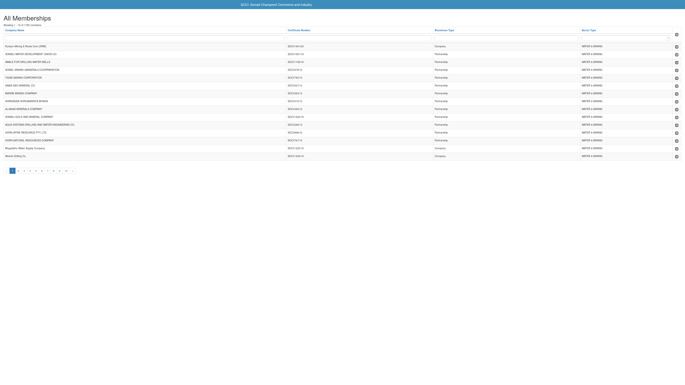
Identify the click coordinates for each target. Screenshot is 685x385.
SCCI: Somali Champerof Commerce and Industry (276, 4)
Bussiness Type (444, 30)
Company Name (14, 30)
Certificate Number (299, 30)
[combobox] (626, 38)
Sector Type (589, 30)
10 (66, 171)
